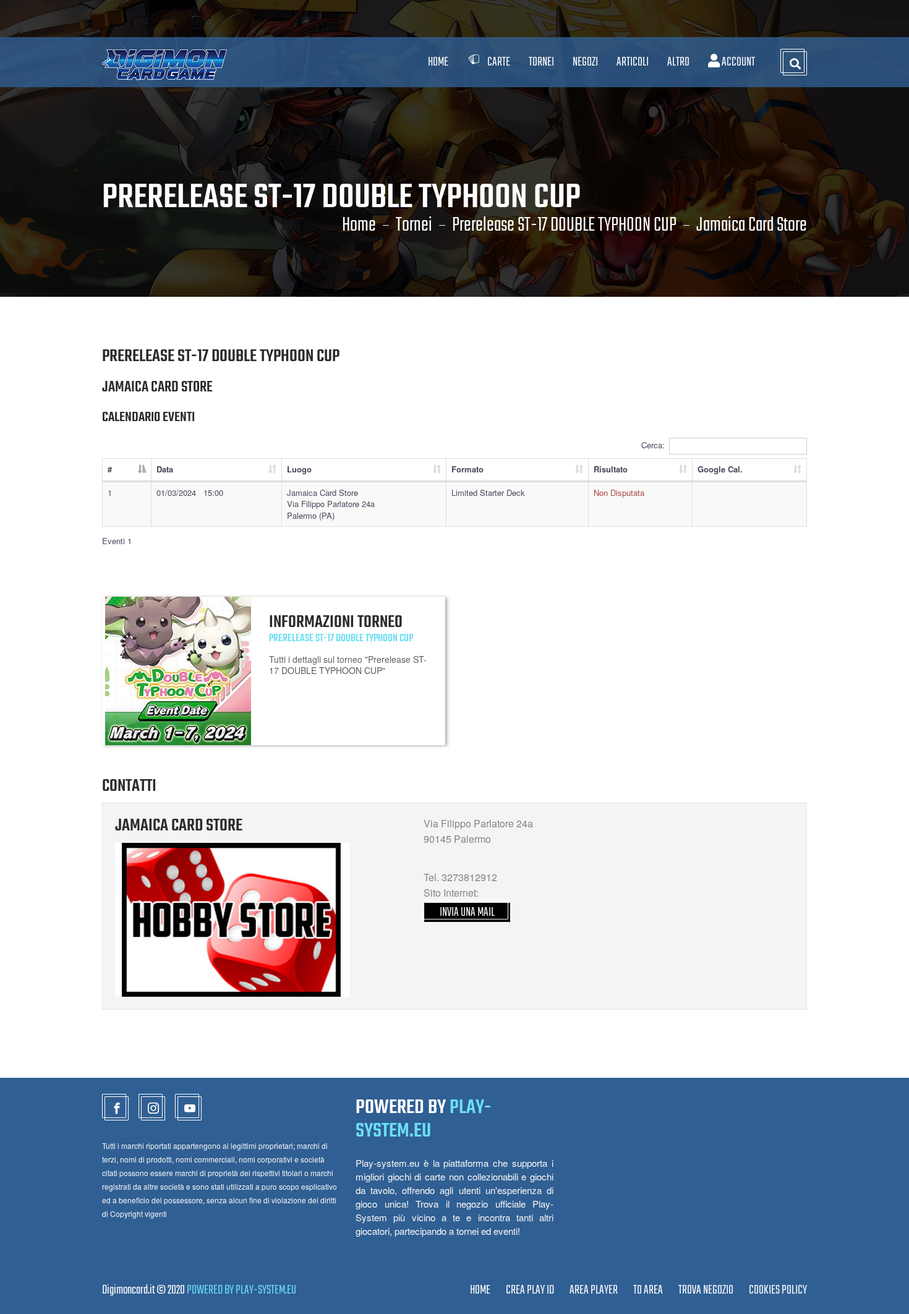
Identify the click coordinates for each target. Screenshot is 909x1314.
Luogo (299, 469)
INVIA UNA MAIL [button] (467, 912)
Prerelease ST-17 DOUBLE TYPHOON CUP (564, 225)
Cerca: (653, 445)
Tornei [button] (541, 62)
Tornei (414, 225)
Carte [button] (498, 62)
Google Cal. (720, 469)
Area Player (594, 1290)
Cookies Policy (778, 1290)
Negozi (585, 62)
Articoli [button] (633, 62)
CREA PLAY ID (530, 1290)
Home (438, 62)
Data (164, 469)
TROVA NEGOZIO (705, 1290)
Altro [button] (678, 62)
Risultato (611, 469)
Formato (467, 469)
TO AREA (648, 1290)
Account (737, 62)
